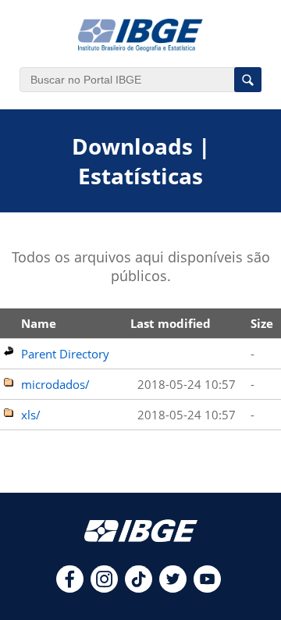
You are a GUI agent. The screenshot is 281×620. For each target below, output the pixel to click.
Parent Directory (65, 354)
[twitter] (173, 588)
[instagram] (104, 588)
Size (262, 323)
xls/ (31, 414)
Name (38, 323)
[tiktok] (138, 588)
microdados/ (55, 384)
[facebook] (70, 588)
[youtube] (207, 588)
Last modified (170, 323)
